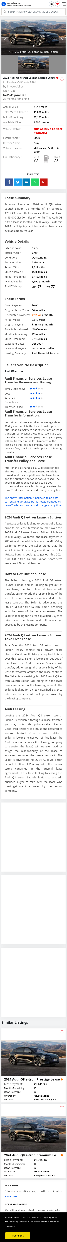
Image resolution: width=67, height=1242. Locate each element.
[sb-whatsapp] (35, 182)
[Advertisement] (33, 840)
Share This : (33, 174)
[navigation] (33, 46)
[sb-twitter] (18, 182)
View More (10, 1226)
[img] (33, 37)
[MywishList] (57, 4)
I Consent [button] (18, 1235)
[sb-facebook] (9, 182)
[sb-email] (44, 182)
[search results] (51, 4)
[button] (63, 4)
